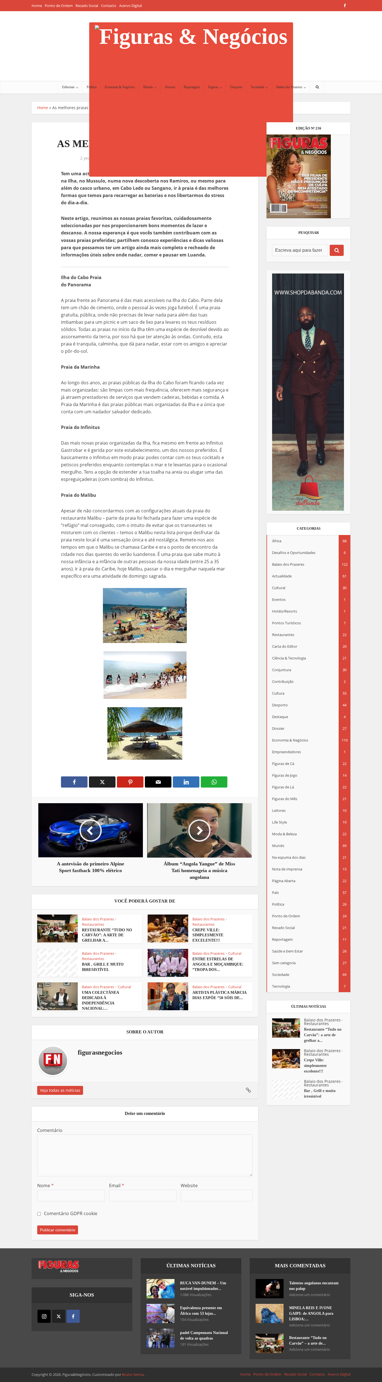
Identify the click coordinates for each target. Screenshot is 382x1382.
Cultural (234, 953)
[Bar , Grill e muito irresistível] (288, 1089)
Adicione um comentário (309, 1294)
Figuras (213, 87)
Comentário (49, 1130)
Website (189, 1185)
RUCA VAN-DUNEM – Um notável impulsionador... (203, 1286)
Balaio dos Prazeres (289, 87)
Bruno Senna (132, 1374)
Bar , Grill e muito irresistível (320, 1093)
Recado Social (87, 5)
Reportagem (192, 87)
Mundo (148, 87)
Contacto (108, 5)
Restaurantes (93, 924)
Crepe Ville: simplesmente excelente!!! (207, 935)
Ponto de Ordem (59, 5)
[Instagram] (44, 1316)
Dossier (170, 87)
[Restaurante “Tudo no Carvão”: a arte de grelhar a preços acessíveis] (288, 1028)
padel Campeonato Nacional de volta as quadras (204, 1335)
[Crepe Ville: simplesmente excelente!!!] (288, 1058)
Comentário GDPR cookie (70, 1213)
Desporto (236, 87)
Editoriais (68, 87)
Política (91, 87)
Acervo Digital (130, 5)
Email (116, 1185)
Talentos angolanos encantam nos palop (314, 1286)
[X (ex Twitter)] (58, 1316)
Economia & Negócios (120, 87)
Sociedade (257, 87)
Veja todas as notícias (60, 1090)
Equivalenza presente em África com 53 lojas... (201, 1311)
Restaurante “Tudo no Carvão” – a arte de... (308, 1340)
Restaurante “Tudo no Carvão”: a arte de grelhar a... (107, 935)
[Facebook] (73, 1316)
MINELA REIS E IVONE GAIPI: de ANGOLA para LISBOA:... (311, 1313)
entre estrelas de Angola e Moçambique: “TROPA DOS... (218, 964)
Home (37, 5)
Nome (45, 1185)
